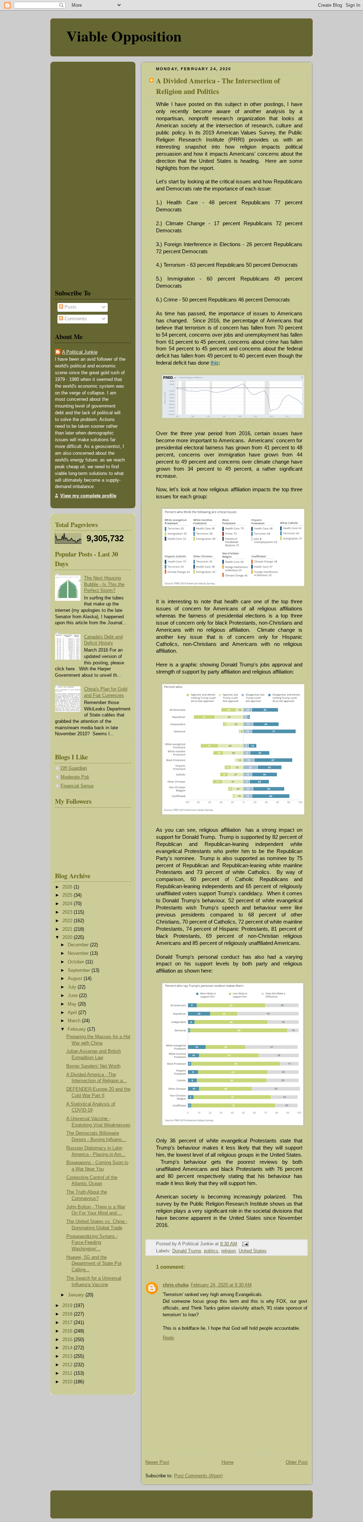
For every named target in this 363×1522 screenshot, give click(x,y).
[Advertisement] (76, 173)
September (79, 970)
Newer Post (157, 1462)
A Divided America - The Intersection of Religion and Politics (218, 85)
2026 (68, 887)
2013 (68, 1356)
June (73, 995)
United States (253, 1251)
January (76, 1295)
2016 (68, 1331)
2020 (68, 937)
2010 (68, 1381)
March (75, 1020)
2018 (68, 1314)
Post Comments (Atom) (198, 1475)
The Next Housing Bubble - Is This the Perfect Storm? (104, 584)
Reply (168, 1337)
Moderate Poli (75, 777)
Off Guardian (74, 768)
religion (228, 1251)
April (73, 1012)
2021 (68, 929)
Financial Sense (77, 786)
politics (211, 1251)
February (77, 1029)
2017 (68, 1322)
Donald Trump (186, 1251)
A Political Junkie (79, 352)
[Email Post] (244, 1243)
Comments (75, 318)
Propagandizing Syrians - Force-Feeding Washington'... (92, 1242)
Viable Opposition (124, 35)
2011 (68, 1373)
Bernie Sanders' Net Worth (93, 1066)
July (73, 987)
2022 (68, 920)
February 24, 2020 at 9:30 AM (221, 1285)
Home (228, 1462)
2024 (68, 903)
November (79, 953)
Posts (70, 307)
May (73, 1004)
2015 (68, 1339)
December (79, 944)
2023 (68, 912)
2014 (68, 1347)
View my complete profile (88, 495)
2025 (68, 895)
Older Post (297, 1462)
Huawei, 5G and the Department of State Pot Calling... (94, 1263)
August (76, 978)
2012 (68, 1364)
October (76, 961)
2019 (68, 1305)
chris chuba (176, 1285)
